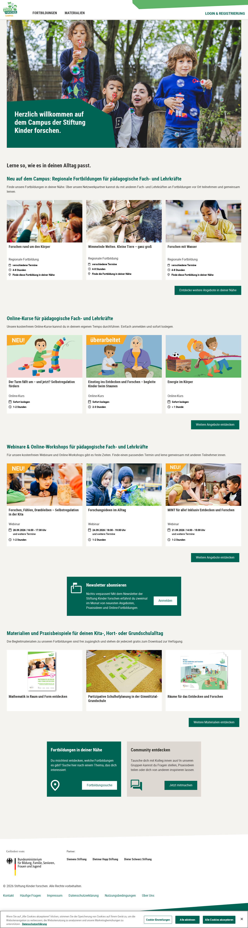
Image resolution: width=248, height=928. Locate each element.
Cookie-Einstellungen (158, 919)
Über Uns (148, 895)
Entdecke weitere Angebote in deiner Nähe (207, 290)
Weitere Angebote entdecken (215, 424)
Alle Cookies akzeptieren (219, 919)
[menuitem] (45, 13)
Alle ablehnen (187, 919)
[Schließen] (242, 919)
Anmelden (165, 600)
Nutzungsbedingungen (120, 895)
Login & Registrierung (225, 13)
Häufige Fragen (30, 895)
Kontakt (8, 895)
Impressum (54, 895)
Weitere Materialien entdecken (214, 722)
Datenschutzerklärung (84, 895)
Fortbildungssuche (99, 785)
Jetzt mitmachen (180, 785)
